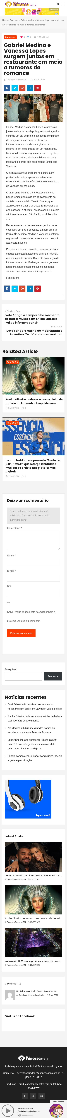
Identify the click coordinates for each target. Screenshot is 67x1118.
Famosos (14, 20)
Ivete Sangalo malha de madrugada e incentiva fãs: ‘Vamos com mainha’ (34, 332)
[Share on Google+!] (22, 88)
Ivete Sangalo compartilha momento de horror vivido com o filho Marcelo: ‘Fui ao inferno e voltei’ (32, 318)
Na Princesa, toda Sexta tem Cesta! (36, 991)
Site (9, 586)
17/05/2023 (39, 79)
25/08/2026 (13, 408)
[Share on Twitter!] (15, 88)
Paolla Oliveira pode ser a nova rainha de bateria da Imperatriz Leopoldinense (34, 401)
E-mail (11, 570)
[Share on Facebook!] (7, 88)
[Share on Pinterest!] (37, 88)
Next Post (55, 326)
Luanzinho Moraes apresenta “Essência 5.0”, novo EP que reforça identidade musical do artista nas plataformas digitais (33, 465)
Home (5, 20)
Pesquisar (11, 669)
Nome (11, 555)
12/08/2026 (13, 476)
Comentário (14, 528)
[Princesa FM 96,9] (20, 4)
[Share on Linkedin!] (30, 88)
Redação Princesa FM (18, 79)
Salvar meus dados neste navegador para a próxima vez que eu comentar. (31, 616)
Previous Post (13, 311)
